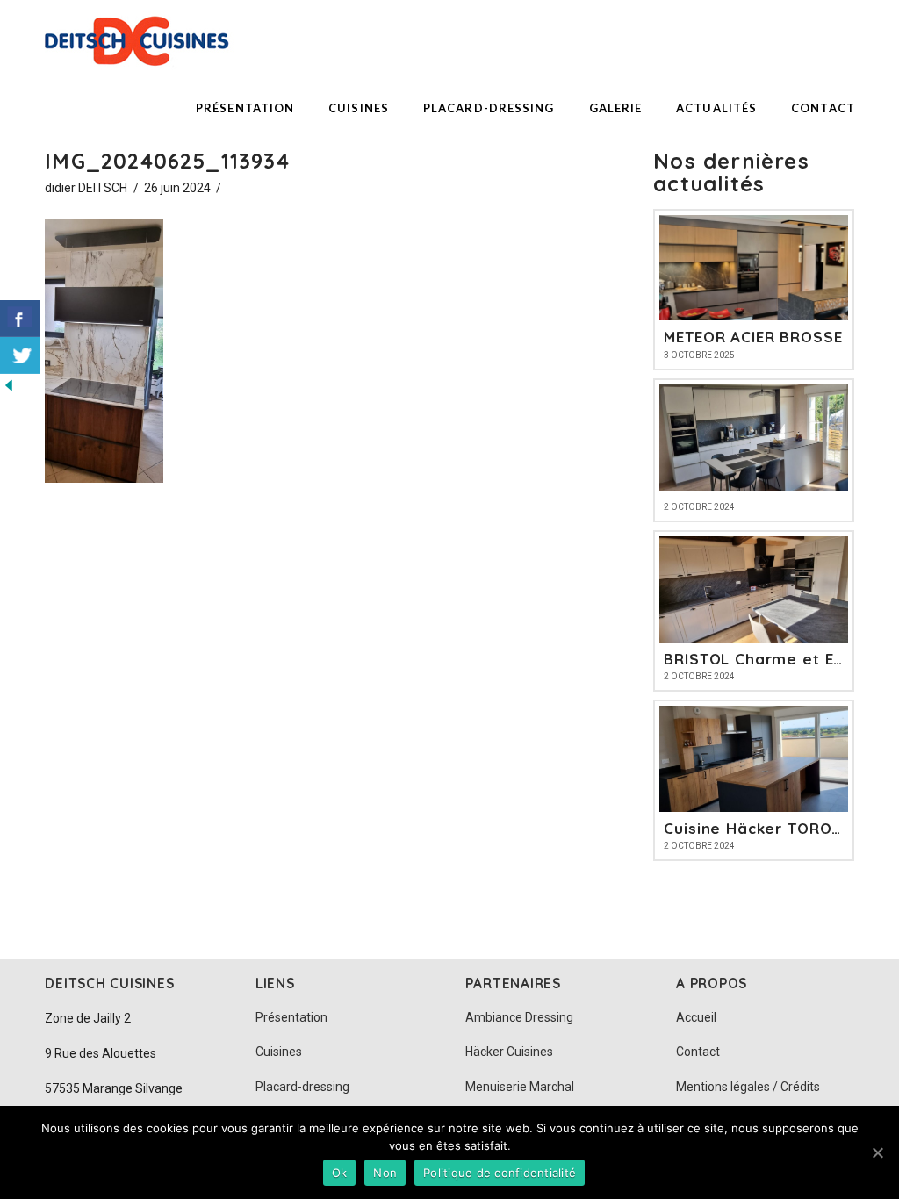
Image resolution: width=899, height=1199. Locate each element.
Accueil (696, 1017)
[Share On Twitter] (20, 355)
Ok (340, 1173)
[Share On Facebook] (20, 318)
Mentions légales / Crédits (748, 1087)
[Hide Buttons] (9, 384)
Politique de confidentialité (499, 1173)
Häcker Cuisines (509, 1052)
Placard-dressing (302, 1087)
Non (385, 1173)
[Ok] (877, 1152)
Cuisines (278, 1052)
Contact (698, 1052)
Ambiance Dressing (519, 1017)
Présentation (291, 1017)
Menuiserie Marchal (519, 1087)
